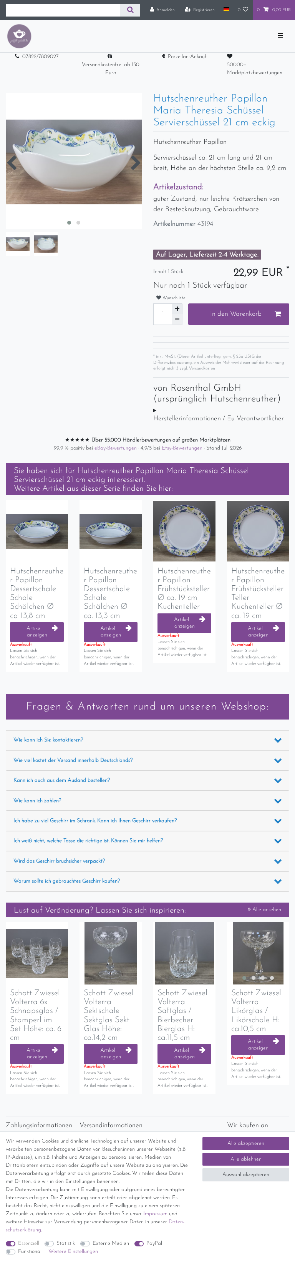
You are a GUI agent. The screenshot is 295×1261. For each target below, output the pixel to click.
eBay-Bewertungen (116, 448)
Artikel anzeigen (37, 632)
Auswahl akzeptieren (245, 1175)
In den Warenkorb (236, 314)
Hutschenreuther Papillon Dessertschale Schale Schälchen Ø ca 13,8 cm (36, 593)
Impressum (155, 1214)
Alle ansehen (266, 910)
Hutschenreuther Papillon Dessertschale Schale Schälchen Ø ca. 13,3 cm (110, 593)
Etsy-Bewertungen (183, 448)
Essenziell (28, 1243)
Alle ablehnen (246, 1159)
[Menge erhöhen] (177, 308)
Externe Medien (111, 1243)
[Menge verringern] (177, 319)
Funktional (29, 1251)
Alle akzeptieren (245, 1143)
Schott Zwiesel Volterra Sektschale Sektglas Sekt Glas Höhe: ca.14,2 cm (109, 1015)
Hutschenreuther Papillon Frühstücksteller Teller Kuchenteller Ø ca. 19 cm (258, 593)
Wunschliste (173, 298)
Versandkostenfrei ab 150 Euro (110, 69)
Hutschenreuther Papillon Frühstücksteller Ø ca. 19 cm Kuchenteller (184, 589)
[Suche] (130, 10)
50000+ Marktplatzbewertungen (254, 69)
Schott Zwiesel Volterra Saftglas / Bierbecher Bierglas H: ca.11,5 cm (182, 1015)
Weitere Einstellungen (73, 1251)
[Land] (226, 9)
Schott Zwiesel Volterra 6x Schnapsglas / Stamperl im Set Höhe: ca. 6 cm (35, 1015)
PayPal (154, 1243)
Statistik (65, 1243)
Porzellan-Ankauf (187, 57)
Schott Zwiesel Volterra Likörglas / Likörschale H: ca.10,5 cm (256, 1011)
